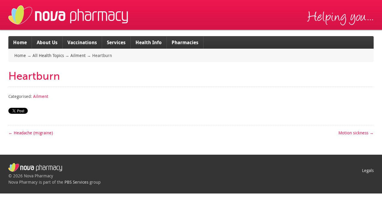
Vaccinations (82, 42)
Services (116, 42)
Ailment (78, 55)
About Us (47, 42)
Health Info (148, 42)
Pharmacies (185, 42)
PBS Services (76, 182)
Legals (368, 170)
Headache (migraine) (30, 133)
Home (20, 42)
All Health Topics (48, 55)
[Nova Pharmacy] (69, 27)
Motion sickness (356, 133)
